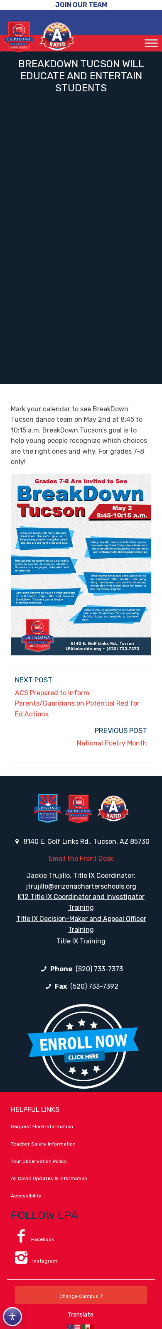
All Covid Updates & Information (49, 1178)
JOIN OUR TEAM (81, 5)
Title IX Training (81, 941)
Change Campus (78, 1296)
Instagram (44, 1261)
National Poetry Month (112, 743)
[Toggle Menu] (151, 43)
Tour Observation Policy (39, 1161)
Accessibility (26, 1196)
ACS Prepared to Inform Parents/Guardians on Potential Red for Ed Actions (77, 703)
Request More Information (42, 1126)
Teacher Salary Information (43, 1144)
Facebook (42, 1239)
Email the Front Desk (81, 858)
